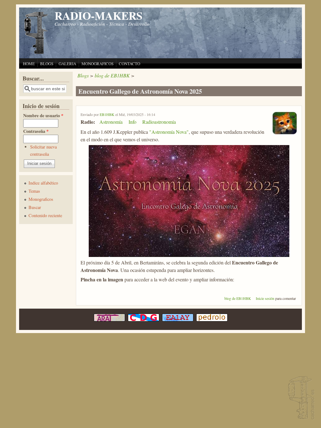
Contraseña (36, 131)
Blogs (83, 75)
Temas (34, 191)
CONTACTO (129, 63)
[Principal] (36, 53)
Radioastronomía (159, 121)
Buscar (35, 207)
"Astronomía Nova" (169, 131)
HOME (29, 63)
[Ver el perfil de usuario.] (284, 134)
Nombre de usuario (43, 115)
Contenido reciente (45, 215)
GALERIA (67, 63)
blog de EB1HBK (112, 75)
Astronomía (111, 121)
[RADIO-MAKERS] (300, 398)
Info (132, 121)
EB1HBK (107, 114)
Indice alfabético (43, 183)
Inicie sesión (265, 298)
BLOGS (46, 63)
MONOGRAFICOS (97, 63)
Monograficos (41, 199)
